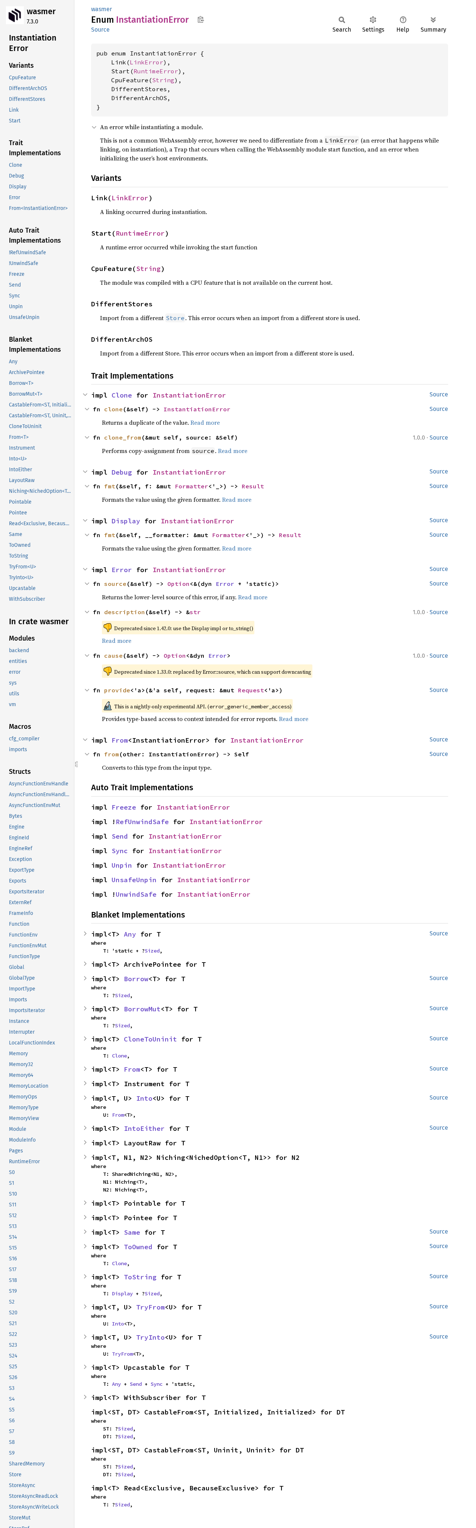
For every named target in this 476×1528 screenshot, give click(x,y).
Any (130, 934)
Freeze (124, 807)
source (115, 583)
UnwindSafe (136, 894)
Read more (205, 422)
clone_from (122, 437)
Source (100, 29)
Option (178, 583)
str (195, 612)
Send (120, 836)
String (163, 80)
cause (113, 655)
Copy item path (200, 19)
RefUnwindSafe (142, 821)
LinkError (146, 62)
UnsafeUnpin (134, 879)
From (120, 740)
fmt (109, 486)
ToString (140, 1277)
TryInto (150, 1337)
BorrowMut (142, 1009)
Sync (120, 850)
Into (144, 1098)
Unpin (122, 865)
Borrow (136, 978)
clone (113, 409)
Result (253, 486)
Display (126, 521)
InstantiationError (189, 395)
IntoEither (144, 1128)
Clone (122, 395)
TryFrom (150, 1307)
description (124, 612)
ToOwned (138, 1247)
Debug (122, 472)
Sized (152, 950)
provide (117, 690)
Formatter (191, 486)
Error (122, 569)
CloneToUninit (150, 1039)
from (111, 754)
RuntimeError (156, 71)
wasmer (41, 11)
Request (251, 690)
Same (132, 1232)
